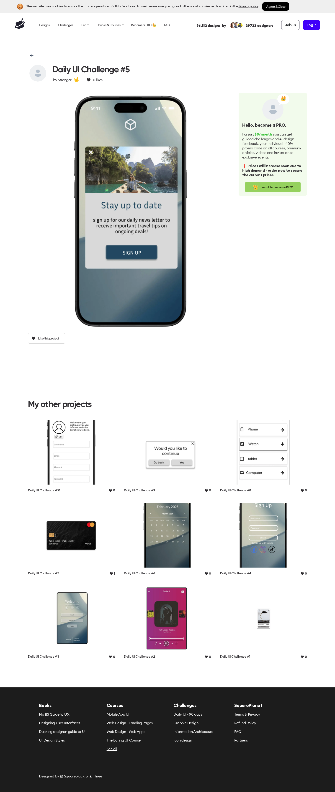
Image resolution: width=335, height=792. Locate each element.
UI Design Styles (52, 740)
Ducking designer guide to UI (62, 731)
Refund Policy (245, 723)
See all (112, 749)
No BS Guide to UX (54, 714)
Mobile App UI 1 (119, 714)
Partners (240, 740)
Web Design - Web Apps (126, 731)
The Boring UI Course (124, 740)
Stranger (64, 80)
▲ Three (95, 776)
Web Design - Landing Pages (130, 723)
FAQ (237, 731)
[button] (31, 55)
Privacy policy (248, 6)
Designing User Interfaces (59, 723)
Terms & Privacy (247, 714)
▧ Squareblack (72, 776)
